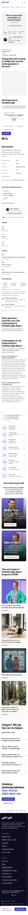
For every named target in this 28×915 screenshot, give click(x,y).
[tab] (5, 284)
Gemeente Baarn (5, 7)
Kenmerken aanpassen (19, 180)
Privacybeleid (7, 877)
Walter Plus (6, 837)
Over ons (5, 861)
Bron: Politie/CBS (11, 310)
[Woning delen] (22, 7)
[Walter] (5, 2)
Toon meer (4, 156)
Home (3, 810)
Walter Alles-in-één (9, 840)
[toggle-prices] (7, 25)
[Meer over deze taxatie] (15, 55)
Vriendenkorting (8, 849)
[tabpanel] (14, 299)
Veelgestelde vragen (9, 870)
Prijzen (4, 846)
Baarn (12, 7)
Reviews (5, 843)
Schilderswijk (18, 7)
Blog (3, 864)
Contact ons (6, 874)
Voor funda (6, 852)
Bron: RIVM (4, 310)
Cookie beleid (7, 883)
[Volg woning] (24, 7)
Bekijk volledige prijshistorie (8, 203)
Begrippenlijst (7, 867)
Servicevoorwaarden (9, 880)
